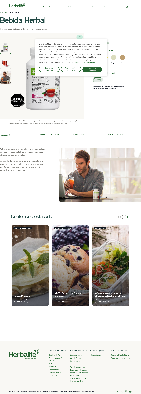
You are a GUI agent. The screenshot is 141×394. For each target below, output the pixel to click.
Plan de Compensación (79, 367)
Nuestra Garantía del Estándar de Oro (78, 379)
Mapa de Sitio (14, 391)
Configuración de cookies (71, 69)
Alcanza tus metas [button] (39, 7)
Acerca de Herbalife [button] (111, 7)
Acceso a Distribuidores (120, 355)
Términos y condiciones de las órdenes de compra (77, 391)
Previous (120, 217)
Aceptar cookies (92, 69)
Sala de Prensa (75, 358)
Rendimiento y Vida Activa (56, 359)
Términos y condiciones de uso (31, 391)
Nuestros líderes (76, 355)
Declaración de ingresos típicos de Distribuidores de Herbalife (79, 372)
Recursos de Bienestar (68, 7)
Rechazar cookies (49, 69)
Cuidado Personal (56, 370)
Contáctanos (95, 355)
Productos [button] (53, 7)
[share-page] (79, 37)
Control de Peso (55, 355)
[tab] (5, 47)
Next (127, 217)
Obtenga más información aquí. (86, 62)
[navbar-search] (126, 6)
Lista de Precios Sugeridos (55, 374)
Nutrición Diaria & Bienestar (56, 365)
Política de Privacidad (50, 391)
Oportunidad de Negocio (90, 7)
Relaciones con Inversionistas (75, 362)
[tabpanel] (70, 175)
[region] (71, 57)
